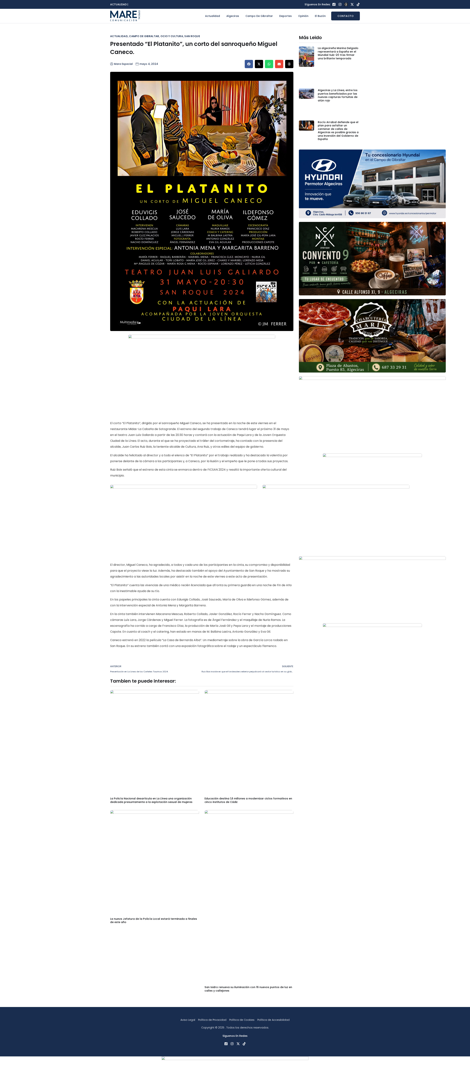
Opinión (303, 16)
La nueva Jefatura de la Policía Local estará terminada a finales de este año (153, 920)
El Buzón (320, 16)
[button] (249, 64)
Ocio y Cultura (171, 36)
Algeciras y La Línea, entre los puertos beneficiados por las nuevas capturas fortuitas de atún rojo (337, 95)
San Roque (192, 36)
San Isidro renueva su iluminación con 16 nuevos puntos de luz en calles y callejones (248, 988)
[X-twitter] (352, 4)
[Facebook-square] (334, 4)
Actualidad (212, 16)
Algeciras (232, 16)
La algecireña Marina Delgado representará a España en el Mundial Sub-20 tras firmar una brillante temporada (338, 53)
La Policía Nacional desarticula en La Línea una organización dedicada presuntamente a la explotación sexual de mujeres (151, 800)
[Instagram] (340, 4)
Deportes (285, 16)
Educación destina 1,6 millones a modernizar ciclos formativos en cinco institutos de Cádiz (248, 800)
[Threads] (346, 4)
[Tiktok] (358, 4)
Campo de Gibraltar (259, 16)
